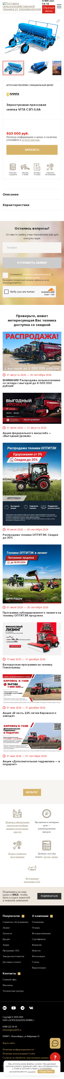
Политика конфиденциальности (19, 1056)
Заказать (32, 149)
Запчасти (7, 943)
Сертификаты (39, 946)
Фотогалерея (39, 963)
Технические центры (13, 997)
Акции (6, 954)
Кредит (6, 948)
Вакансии (37, 951)
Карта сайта (9, 1050)
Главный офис (10, 986)
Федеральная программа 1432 (32, 887)
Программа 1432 (11, 960)
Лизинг (6, 937)
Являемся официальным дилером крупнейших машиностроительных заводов (17, 829)
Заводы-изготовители (14, 965)
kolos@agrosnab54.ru (13, 1036)
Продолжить (46, 1071)
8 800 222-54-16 (10, 1033)
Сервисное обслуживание (10, 930)
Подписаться (49, 903)
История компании (41, 940)
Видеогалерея (39, 974)
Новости (36, 957)
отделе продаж (44, 140)
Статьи (35, 968)
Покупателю (11, 923)
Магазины (8, 992)
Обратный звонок (48, 9)
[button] (58, 21)
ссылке (31, 1071)
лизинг (46, 863)
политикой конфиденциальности (40, 274)
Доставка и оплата (12, 971)
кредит (50, 860)
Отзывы (36, 934)
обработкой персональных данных (27, 278)
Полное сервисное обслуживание (17, 859)
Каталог (32, 792)
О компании (40, 923)
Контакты (9, 980)
